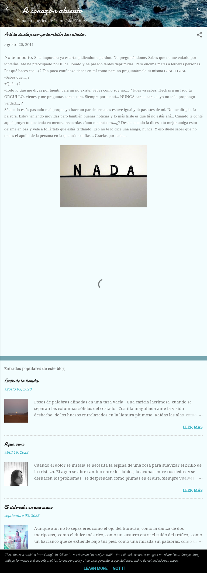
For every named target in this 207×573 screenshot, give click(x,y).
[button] (199, 36)
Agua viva (14, 444)
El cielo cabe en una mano (28, 507)
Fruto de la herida (21, 380)
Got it (119, 568)
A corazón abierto (52, 10)
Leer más (193, 427)
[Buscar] (199, 11)
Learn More (96, 568)
